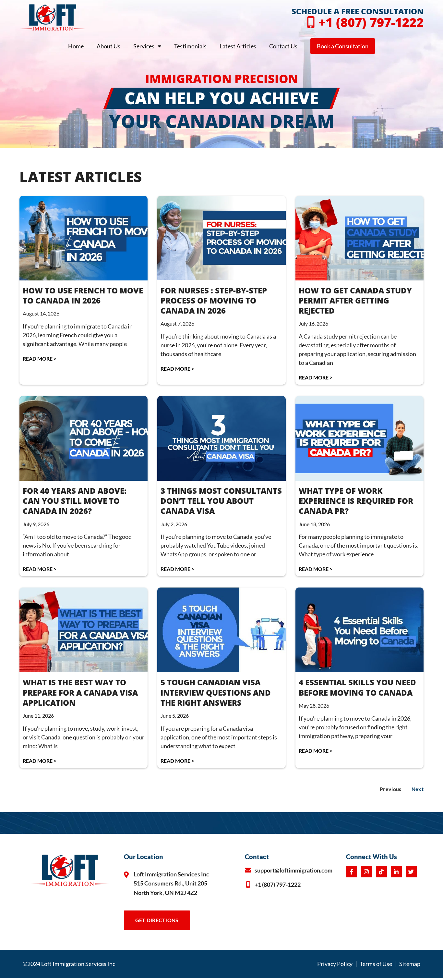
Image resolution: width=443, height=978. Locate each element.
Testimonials (190, 46)
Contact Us (283, 46)
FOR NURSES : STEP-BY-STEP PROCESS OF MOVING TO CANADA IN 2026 (214, 300)
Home (76, 46)
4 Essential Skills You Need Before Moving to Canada (357, 687)
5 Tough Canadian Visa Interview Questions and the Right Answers (216, 692)
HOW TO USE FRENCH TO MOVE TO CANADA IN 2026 (83, 295)
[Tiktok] (381, 871)
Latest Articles (238, 46)
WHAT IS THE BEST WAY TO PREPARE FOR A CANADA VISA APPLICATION (80, 692)
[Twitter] (411, 871)
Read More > (39, 358)
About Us (108, 46)
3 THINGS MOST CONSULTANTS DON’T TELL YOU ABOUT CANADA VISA (221, 500)
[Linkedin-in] (396, 871)
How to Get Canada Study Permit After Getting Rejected (355, 300)
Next (418, 789)
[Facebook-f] (351, 871)
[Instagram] (366, 871)
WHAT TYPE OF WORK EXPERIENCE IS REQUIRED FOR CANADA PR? (356, 500)
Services (143, 46)
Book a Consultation (342, 46)
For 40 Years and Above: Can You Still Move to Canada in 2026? (74, 500)
